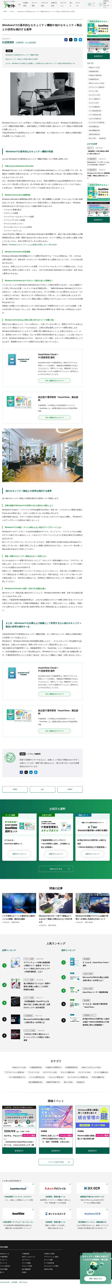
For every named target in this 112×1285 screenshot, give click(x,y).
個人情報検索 (94, 130)
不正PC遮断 (93, 126)
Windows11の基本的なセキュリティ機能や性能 (22, 55)
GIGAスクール (94, 67)
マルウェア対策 (44, 4)
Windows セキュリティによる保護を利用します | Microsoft (33, 244)
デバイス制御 (94, 107)
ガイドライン (63, 4)
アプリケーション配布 (96, 87)
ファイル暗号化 (95, 115)
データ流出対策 (30, 42)
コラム (12, 11)
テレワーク (78, 4)
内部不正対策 (54, 4)
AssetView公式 (5, 1282)
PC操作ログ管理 (95, 75)
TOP (5, 11)
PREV (15, 789)
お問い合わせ (23, 1282)
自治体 (102, 138)
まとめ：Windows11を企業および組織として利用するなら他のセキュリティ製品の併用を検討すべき (40, 63)
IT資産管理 (20, 42)
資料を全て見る (56, 869)
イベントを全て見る (56, 1162)
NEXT (70, 789)
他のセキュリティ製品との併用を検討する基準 (22, 59)
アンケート (93, 91)
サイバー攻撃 (34, 4)
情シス (71, 4)
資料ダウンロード (19, 854)
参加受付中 (98, 56)
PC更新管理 (25, 4)
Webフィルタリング (96, 83)
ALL (19, 4)
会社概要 (14, 1282)
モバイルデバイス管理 (96, 122)
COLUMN (4, 1247)
